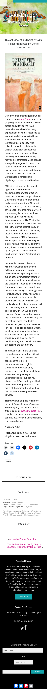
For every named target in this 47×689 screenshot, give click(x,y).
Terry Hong (29, 590)
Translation (33, 505)
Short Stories (22, 505)
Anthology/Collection (21, 511)
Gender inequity (17, 515)
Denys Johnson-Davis (12, 513)
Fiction (12, 505)
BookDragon (24, 15)
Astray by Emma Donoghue (23, 539)
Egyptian (28, 507)
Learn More (23, 597)
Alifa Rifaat (8, 511)
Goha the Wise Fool (31, 411)
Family (6, 515)
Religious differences (32, 515)
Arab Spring (25, 119)
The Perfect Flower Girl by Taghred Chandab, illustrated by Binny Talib (24, 545)
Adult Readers (17, 503)
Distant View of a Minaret (31, 513)
